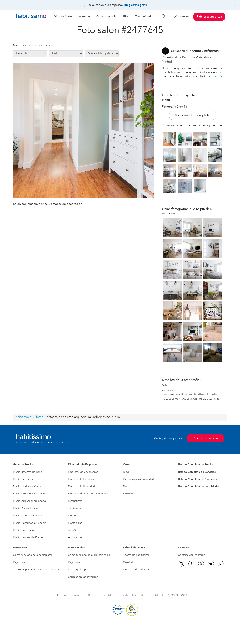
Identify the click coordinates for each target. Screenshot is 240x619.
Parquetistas (75, 501)
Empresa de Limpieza (81, 479)
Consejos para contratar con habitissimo (37, 569)
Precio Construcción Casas (29, 493)
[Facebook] (191, 563)
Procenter (128, 493)
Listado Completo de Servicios (197, 472)
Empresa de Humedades (83, 486)
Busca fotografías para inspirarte (32, 45)
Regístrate (19, 562)
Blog (126, 472)
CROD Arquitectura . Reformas (195, 51)
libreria (212, 394)
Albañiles (73, 530)
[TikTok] (220, 563)
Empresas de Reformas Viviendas (88, 493)
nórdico (181, 394)
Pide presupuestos (209, 16)
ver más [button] (217, 76)
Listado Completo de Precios (196, 464)
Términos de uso (68, 595)
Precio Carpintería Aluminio (29, 523)
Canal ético (129, 562)
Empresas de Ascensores (83, 472)
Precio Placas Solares (25, 508)
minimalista (197, 394)
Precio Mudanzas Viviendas (29, 486)
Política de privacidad (99, 595)
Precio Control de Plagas (28, 537)
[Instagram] (181, 563)
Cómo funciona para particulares (32, 555)
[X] (201, 563)
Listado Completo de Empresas (197, 479)
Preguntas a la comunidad (138, 479)
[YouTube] (211, 563)
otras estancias (209, 398)
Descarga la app (78, 569)
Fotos (126, 486)
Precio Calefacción (24, 530)
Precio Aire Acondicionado (29, 501)
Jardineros (74, 508)
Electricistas (75, 523)
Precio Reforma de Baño (27, 472)
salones (169, 394)
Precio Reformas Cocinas (28, 515)
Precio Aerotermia (24, 479)
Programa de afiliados (136, 569)
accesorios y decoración (180, 398)
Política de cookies (133, 595)
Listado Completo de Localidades (199, 486)
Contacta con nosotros (191, 555)
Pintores (73, 515)
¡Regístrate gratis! (136, 5)
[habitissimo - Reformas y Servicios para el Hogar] (31, 16)
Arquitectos (75, 537)
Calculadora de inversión (83, 577)
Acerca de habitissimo (136, 555)
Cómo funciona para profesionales (89, 555)
